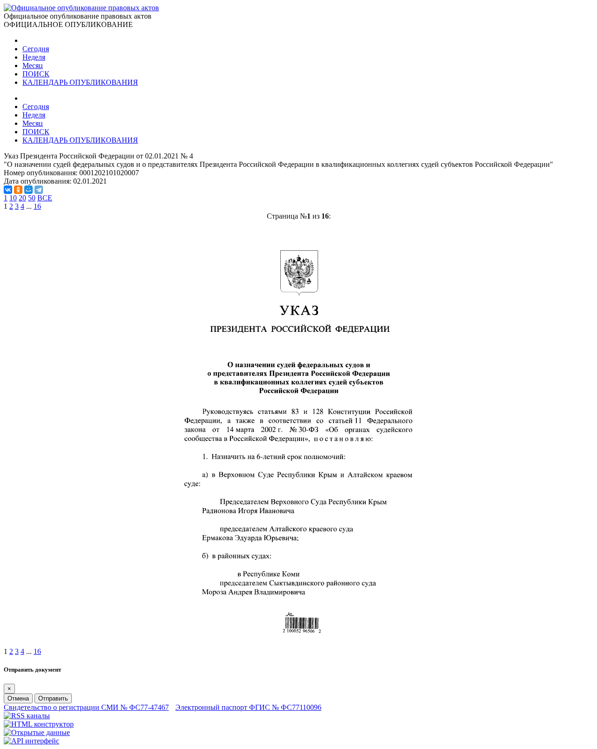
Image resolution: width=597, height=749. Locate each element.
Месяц (32, 65)
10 (13, 198)
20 (22, 198)
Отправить (53, 698)
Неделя (33, 57)
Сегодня (35, 49)
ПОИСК (35, 74)
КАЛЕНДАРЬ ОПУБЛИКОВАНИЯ (80, 82)
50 (31, 198)
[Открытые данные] (37, 732)
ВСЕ (44, 198)
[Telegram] (39, 190)
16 (37, 206)
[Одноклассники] (18, 190)
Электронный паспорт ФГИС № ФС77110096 (248, 707)
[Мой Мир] (28, 190)
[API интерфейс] (31, 741)
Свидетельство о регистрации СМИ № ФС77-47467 (86, 707)
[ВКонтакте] (8, 190)
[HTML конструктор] (39, 724)
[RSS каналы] (27, 716)
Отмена (18, 698)
